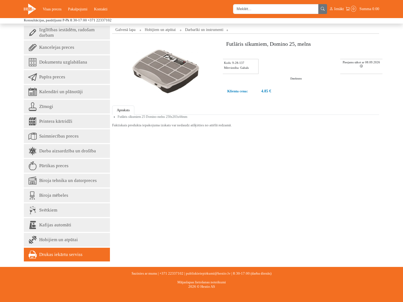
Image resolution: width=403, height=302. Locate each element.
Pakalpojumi (77, 9)
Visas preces (52, 9)
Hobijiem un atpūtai (160, 30)
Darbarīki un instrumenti (204, 30)
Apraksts (123, 110)
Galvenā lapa (125, 30)
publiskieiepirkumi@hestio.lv (208, 273)
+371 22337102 (171, 273)
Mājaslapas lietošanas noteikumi (201, 282)
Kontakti (100, 9)
